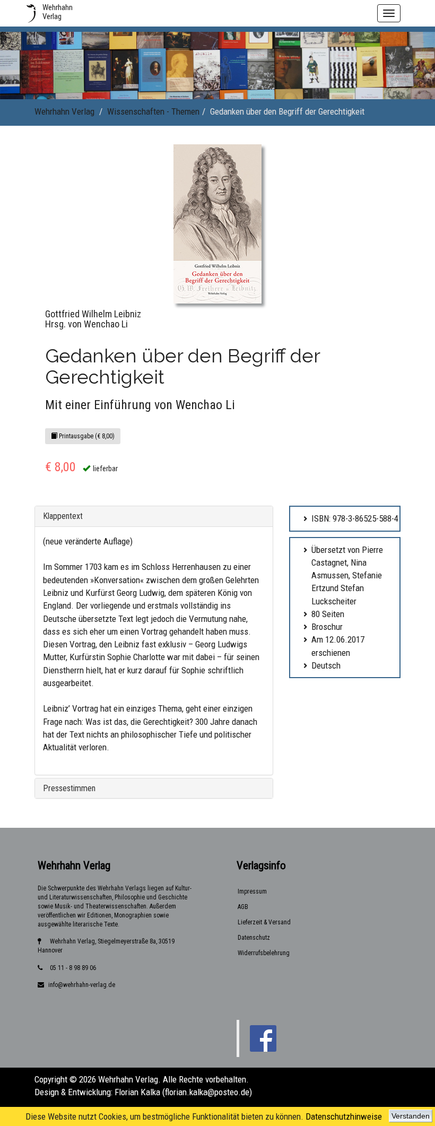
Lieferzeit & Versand (264, 922)
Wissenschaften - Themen (153, 111)
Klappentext (63, 516)
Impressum (252, 891)
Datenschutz (254, 937)
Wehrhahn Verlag (64, 111)
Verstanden (411, 1116)
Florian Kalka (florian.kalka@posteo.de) (183, 1092)
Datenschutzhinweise (344, 1116)
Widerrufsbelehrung (264, 953)
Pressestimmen (69, 788)
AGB (243, 907)
